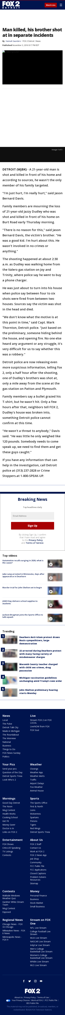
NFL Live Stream (38, 927)
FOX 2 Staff (35, 844)
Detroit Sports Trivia (12, 776)
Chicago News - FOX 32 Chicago (12, 925)
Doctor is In (8, 828)
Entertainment (12, 840)
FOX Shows (8, 844)
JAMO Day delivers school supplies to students (19, 602)
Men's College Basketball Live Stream (41, 950)
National (6, 741)
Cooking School (10, 817)
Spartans (34, 817)
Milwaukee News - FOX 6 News (13, 932)
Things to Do (8, 749)
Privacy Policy (36, 540)
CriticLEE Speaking (11, 847)
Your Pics (8, 764)
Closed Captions (38, 873)
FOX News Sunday (11, 752)
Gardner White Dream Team (13, 903)
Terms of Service (34, 542)
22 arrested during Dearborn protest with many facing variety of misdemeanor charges (40, 654)
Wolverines (35, 813)
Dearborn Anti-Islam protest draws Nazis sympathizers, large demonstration (39, 640)
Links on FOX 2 (9, 832)
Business (6, 745)
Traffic (33, 779)
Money (34, 891)
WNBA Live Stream (39, 961)
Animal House (37, 790)
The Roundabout (10, 734)
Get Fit (5, 821)
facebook (23, 981)
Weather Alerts (37, 776)
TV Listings (7, 851)
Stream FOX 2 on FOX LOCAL (41, 721)
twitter (29, 981)
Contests (6, 855)
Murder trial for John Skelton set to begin (22, 587)
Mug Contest (8, 810)
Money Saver (8, 824)
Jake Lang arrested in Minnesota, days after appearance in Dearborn (23, 575)
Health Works (9, 813)
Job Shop (34, 858)
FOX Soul (34, 730)
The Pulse (7, 723)
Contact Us (35, 847)
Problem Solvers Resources (38, 878)
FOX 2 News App (38, 855)
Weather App (36, 772)
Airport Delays (37, 783)
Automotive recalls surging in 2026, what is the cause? (22, 561)
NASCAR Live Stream (40, 941)
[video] (55, 563)
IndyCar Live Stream (40, 945)
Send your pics (9, 768)
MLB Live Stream (38, 937)
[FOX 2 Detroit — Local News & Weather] (11, 5)
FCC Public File (37, 866)
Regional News (12, 920)
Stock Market (36, 902)
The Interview (9, 738)
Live (33, 716)
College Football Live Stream (40, 933)
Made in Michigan (11, 731)
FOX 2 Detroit (28, 41)
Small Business (37, 906)
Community (35, 862)
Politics (5, 756)
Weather (36, 764)
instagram (35, 981)
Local (5, 720)
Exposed (6, 912)
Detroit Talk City (10, 727)
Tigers (33, 824)
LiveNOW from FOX (39, 726)
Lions (32, 810)
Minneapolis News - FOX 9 (12, 938)
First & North (36, 806)
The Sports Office (38, 802)
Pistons (33, 821)
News (38, 41)
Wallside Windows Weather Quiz (11, 897)
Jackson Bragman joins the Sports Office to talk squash (22, 616)
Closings (34, 768)
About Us (36, 840)
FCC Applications (38, 869)
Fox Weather (36, 787)
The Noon (7, 806)
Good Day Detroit (11, 802)
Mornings (8, 798)
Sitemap (34, 883)
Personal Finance (38, 895)
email (41, 981)
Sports (34, 798)
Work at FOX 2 (37, 851)
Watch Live (50, 5)
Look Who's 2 (9, 779)
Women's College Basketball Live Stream (41, 956)
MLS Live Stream (38, 965)
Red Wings (35, 828)
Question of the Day (12, 772)
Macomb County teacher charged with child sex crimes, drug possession (38, 667)
